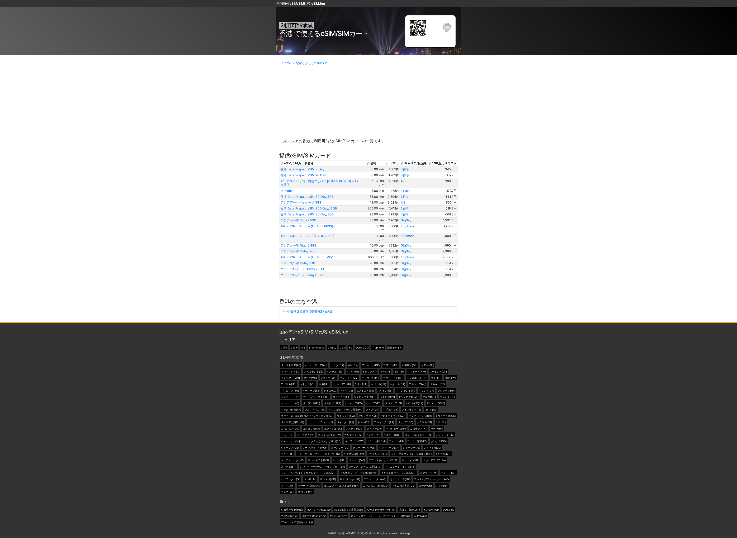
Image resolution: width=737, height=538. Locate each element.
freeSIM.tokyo (338, 516)
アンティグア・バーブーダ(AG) (432, 479)
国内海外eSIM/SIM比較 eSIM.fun (313, 332)
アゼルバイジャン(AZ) (392, 416)
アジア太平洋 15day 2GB (298, 251)
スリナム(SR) (288, 466)
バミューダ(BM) (445, 435)
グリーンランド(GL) (364, 447)
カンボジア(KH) (342, 384)
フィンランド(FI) (405, 390)
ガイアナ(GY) (375, 428)
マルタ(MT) (429, 397)
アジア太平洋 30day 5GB (298, 220)
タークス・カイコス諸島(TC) (365, 466)
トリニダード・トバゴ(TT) (400, 466)
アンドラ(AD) (449, 473)
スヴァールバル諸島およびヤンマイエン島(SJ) (307, 416)
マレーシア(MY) (349, 378)
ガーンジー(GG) (340, 447)
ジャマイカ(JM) (433, 447)
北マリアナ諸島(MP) (292, 422)
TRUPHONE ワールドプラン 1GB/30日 (307, 236)
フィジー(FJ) (396, 441)
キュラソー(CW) (354, 441)
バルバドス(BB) (393, 435)
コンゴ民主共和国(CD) (376, 485)
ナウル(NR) (338, 460)
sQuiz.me (448, 509)
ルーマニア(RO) (354, 403)
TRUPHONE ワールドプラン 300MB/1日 (308, 257)
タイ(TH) (436, 378)
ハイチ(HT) (442, 485)
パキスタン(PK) (345, 422)
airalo (405, 191)
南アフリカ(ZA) (429, 473)
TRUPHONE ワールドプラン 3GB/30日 (307, 226)
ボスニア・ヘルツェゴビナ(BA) (341, 485)
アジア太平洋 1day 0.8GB (298, 245)
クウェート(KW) (416, 371)
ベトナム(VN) (308, 384)
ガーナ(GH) (425, 485)
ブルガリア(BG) (290, 390)
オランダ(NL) (447, 397)
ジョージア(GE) (290, 447)
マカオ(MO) (310, 378)
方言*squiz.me (289, 516)
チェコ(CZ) (330, 390)
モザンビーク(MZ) (350, 479)
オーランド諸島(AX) (309, 485)
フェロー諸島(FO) (417, 441)
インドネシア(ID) (291, 371)
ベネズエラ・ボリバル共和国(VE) (359, 473)
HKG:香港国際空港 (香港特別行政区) (308, 311)
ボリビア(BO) (405, 422)
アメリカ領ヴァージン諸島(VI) (345, 409)
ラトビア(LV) (387, 397)
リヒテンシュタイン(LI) (316, 397)
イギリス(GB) (409, 365)
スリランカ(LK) (438, 371)
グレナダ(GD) (439, 441)
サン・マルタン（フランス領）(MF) (411, 454)
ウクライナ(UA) (346, 416)
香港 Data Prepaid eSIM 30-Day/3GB (307, 214)
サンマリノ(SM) (436, 403)
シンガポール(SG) (417, 378)
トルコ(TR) (364, 422)
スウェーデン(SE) (393, 378)
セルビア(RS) (374, 403)
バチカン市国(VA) (291, 409)
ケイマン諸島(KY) (354, 454)
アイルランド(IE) (313, 371)
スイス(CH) (372, 409)
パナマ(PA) (437, 428)
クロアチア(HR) (447, 390)
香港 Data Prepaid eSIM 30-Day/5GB (307, 197)
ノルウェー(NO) (290, 403)
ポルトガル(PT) (332, 403)
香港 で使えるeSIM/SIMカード (324, 33)
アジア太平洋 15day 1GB (297, 263)
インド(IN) (353, 371)
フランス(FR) (390, 365)
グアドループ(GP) (389, 447)
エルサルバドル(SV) (329, 435)
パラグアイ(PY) (306, 435)
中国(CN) (353, 365)
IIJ (350, 347)
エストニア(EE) (365, 390)
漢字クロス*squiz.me (314, 516)
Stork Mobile (316, 347)
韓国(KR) (398, 371)
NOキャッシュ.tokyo (319, 509)
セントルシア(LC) (377, 454)
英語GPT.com (431, 509)
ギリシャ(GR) (426, 390)
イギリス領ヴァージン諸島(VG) (398, 473)
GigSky (406, 220)
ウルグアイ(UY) (353, 435)
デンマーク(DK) (371, 365)
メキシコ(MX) (328, 378)
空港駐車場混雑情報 (292, 509)
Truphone (407, 226)
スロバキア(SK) (414, 403)
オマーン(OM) (357, 460)
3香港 (405, 169)
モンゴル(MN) (443, 454)
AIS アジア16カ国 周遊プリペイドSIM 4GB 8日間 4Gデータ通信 (321, 183)
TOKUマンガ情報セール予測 (297, 522)
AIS (403, 181)
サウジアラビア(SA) (434, 460)
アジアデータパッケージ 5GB (300, 202)
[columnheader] (322, 163)
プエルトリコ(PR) (315, 409)
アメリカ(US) (289, 384)
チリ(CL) (440, 422)
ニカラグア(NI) (418, 428)
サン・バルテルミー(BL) (419, 435)
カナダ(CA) (337, 365)
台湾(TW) (450, 378)
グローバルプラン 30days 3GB (302, 269)
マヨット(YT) (306, 492)
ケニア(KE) (287, 454)
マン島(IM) (310, 479)
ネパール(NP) (378, 384)
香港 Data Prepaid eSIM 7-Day (302, 169)
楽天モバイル (394, 347)
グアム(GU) (427, 365)
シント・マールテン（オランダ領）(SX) (322, 466)
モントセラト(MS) (318, 460)
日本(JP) (385, 371)
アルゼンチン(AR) (384, 422)
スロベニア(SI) (393, 403)
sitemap (405, 533)
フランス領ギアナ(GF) (315, 447)
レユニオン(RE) (411, 460)
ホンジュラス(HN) (396, 428)
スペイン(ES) (384, 390)
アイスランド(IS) (411, 409)
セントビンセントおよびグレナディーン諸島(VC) (308, 473)
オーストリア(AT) (291, 365)
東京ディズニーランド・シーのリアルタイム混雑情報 (381, 516)
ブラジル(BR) (424, 422)
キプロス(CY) (390, 409)
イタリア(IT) (369, 371)
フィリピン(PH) (371, 378)
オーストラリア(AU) (316, 365)
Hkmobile (287, 191)
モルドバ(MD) (328, 479)
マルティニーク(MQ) (293, 460)
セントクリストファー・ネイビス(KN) (318, 454)
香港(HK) (324, 384)
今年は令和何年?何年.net (381, 509)
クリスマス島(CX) (445, 416)
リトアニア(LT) (341, 397)
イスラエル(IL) (335, 371)
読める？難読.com (409, 509)
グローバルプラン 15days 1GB (301, 275)
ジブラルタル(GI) (291, 479)
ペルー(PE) (287, 435)
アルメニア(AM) (367, 416)
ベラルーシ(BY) (311, 390)
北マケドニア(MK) (400, 479)
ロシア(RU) (431, 409)
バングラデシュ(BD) (420, 416)
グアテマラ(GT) (354, 428)
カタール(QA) (397, 384)
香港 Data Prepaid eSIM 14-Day (303, 175)
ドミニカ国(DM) (376, 441)
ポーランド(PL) (311, 403)
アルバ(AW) (287, 485)
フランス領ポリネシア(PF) (383, 460)
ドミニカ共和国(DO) (403, 485)
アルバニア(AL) (417, 384)
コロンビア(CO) (290, 428)
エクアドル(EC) (333, 428)
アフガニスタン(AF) (375, 479)
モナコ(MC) (288, 492)
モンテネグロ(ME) (408, 397)
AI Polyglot (420, 516)
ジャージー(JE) (411, 447)
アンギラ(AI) (373, 435)
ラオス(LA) (360, 384)
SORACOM (362, 347)
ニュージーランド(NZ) (320, 422)
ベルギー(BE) (437, 384)
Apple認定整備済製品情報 (349, 509)
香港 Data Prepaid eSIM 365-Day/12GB (308, 208)
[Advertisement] (368, 97)
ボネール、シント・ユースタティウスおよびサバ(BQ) (311, 441)
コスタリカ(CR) (312, 428)
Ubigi (343, 347)
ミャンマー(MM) (290, 378)
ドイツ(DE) (346, 390)
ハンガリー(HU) (290, 397)
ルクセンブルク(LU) (365, 397)
